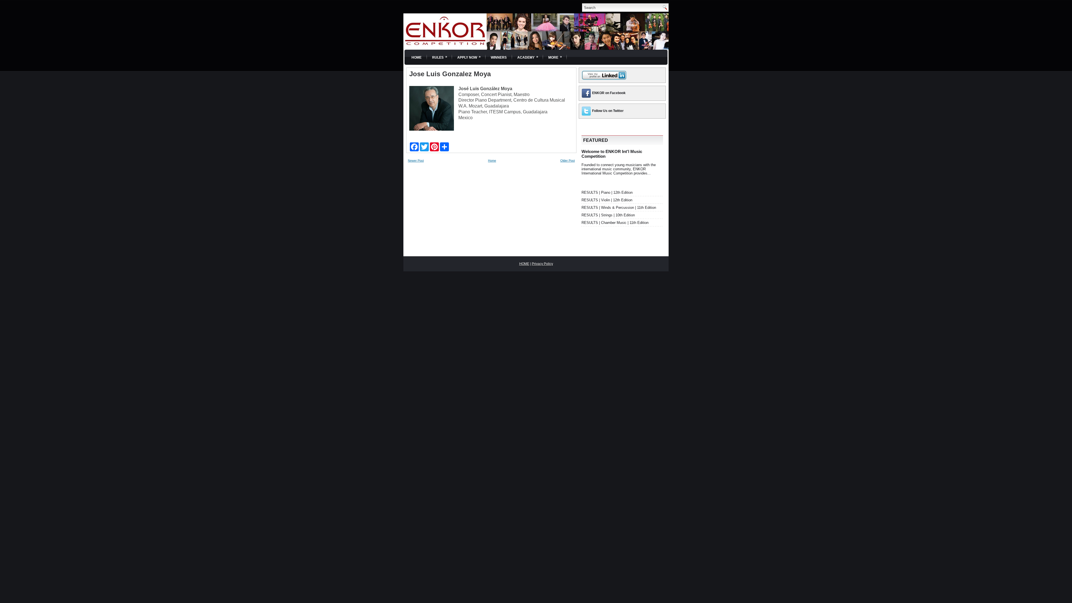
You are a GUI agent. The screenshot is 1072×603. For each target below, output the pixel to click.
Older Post (567, 160)
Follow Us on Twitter (608, 111)
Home (416, 57)
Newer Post (416, 160)
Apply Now (469, 57)
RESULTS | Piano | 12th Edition (607, 192)
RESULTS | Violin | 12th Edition (607, 200)
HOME (524, 264)
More (555, 57)
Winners (499, 57)
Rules (439, 57)
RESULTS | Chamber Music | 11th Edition (615, 223)
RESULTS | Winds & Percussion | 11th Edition (619, 207)
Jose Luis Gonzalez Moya (450, 74)
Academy (527, 57)
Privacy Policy (542, 264)
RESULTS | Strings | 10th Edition (608, 215)
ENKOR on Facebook (609, 93)
